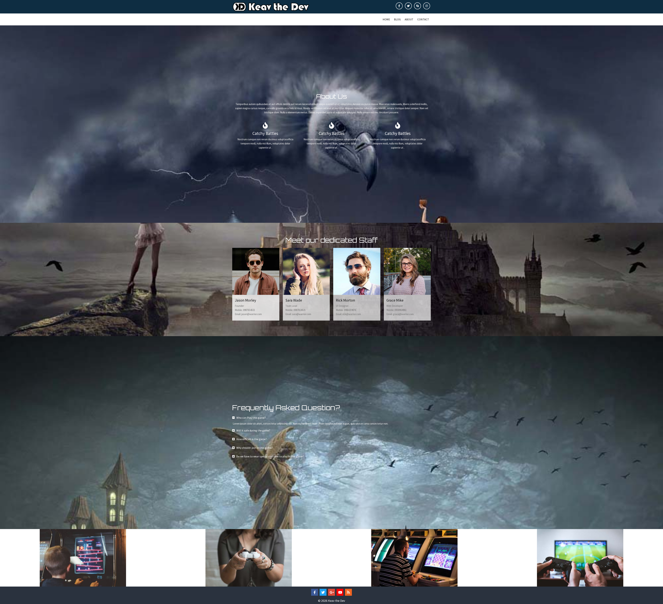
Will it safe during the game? (253, 430)
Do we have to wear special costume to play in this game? (270, 456)
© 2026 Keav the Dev (331, 601)
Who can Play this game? (251, 417)
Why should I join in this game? (254, 447)
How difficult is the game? (251, 439)
